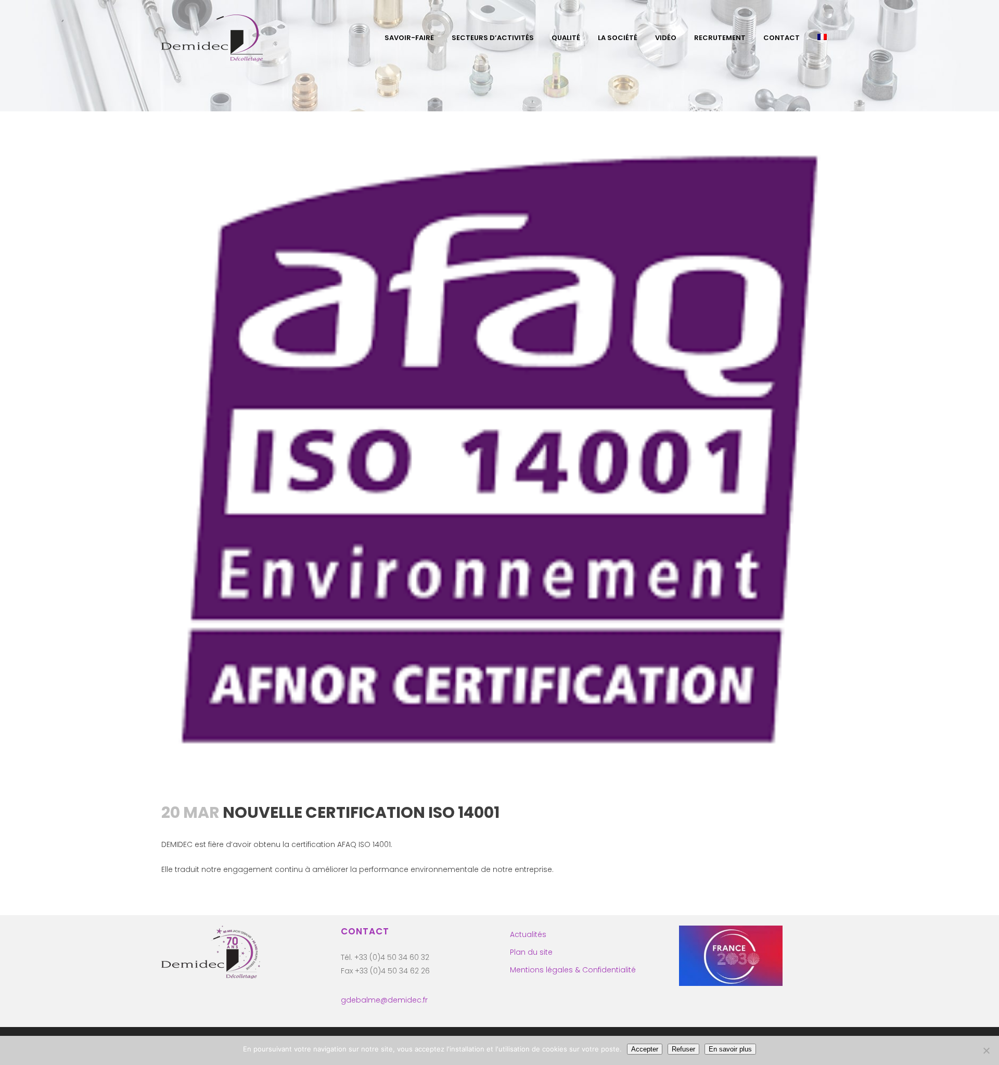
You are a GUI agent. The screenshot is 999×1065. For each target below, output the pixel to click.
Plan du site (531, 952)
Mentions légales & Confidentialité (573, 970)
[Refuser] (986, 1050)
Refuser (683, 1049)
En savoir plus (730, 1049)
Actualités (528, 934)
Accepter (644, 1049)
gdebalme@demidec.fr (384, 1000)
